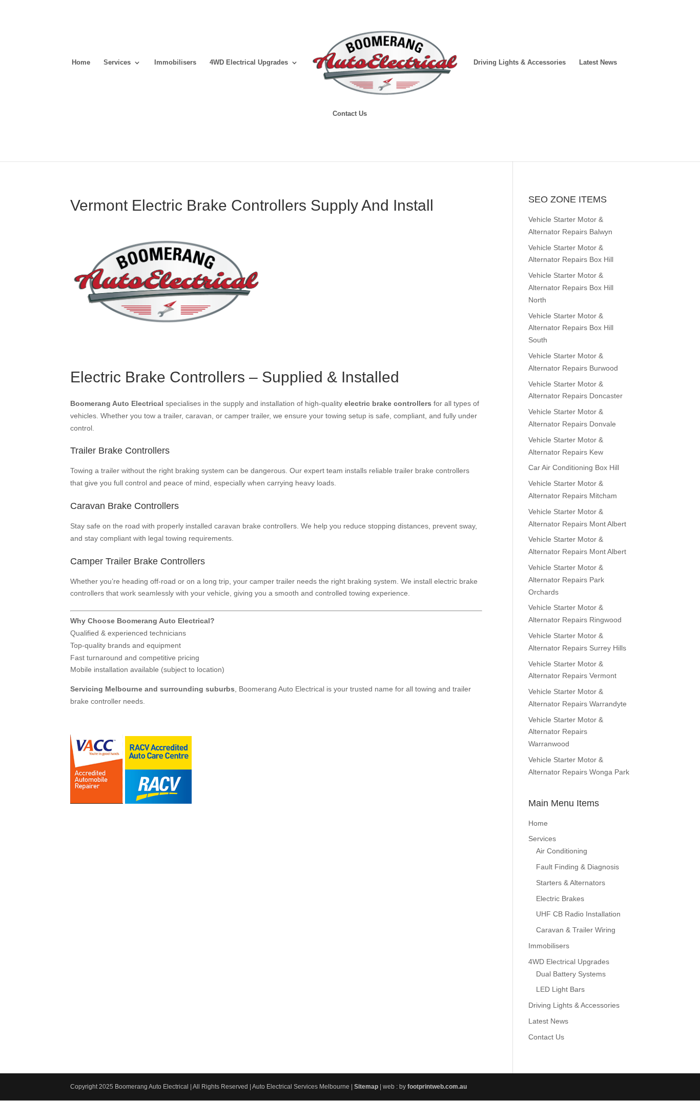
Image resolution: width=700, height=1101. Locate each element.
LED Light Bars (560, 989)
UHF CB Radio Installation (578, 914)
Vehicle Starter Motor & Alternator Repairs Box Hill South (570, 328)
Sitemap (366, 1086)
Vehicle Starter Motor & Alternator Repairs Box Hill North (570, 287)
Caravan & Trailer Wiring (575, 930)
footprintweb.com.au (437, 1086)
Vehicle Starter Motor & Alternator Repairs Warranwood (565, 732)
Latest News (598, 62)
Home (81, 62)
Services (117, 62)
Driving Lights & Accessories (519, 62)
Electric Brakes (560, 898)
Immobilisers (175, 62)
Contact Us (350, 113)
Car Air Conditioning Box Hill (573, 467)
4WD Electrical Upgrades (249, 62)
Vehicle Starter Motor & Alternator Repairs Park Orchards (566, 579)
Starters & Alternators (570, 883)
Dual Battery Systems (571, 974)
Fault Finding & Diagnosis (577, 867)
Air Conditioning (561, 851)
